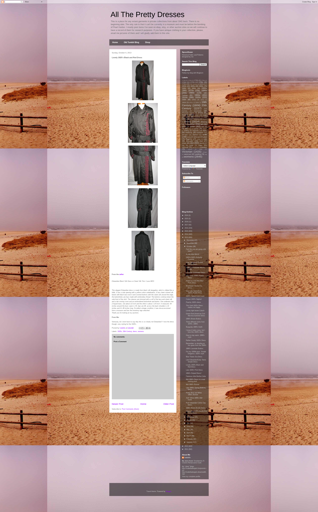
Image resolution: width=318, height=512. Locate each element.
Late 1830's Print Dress (194, 370)
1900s (197, 95)
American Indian (188, 113)
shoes (184, 143)
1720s (190, 80)
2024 (187, 215)
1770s (192, 82)
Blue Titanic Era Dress (194, 357)
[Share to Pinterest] (149, 328)
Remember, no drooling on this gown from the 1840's (196, 344)
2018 (187, 222)
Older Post (168, 404)
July (188, 423)
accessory (197, 111)
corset (187, 119)
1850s (194, 88)
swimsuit (185, 147)
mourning (188, 132)
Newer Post (117, 404)
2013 (187, 237)
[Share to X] (144, 328)
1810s (184, 86)
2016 (187, 228)
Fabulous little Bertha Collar (196, 376)
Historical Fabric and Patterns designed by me (192, 56)
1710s (184, 80)
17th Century (193, 84)
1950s (202, 99)
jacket (196, 129)
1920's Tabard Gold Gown (195, 296)
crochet (205, 119)
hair (202, 126)
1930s (184, 100)
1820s (193, 86)
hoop (189, 128)
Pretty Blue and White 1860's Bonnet (194, 394)
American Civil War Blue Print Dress (194, 282)
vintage (205, 152)
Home (115, 42)
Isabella (187, 457)
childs (188, 117)
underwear (203, 147)
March (189, 436)
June (189, 426)
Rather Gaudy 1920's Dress (196, 340)
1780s (201, 82)
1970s (191, 102)
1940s (194, 99)
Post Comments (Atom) (130, 409)
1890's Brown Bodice (193, 319)
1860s (204, 88)
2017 (187, 225)
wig (206, 154)
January (190, 442)
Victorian (187, 151)
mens (205, 131)
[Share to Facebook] (147, 328)
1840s (184, 88)
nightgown (199, 132)
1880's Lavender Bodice (194, 348)
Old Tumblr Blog (131, 42)
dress (135, 331)
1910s (184, 97)
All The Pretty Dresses (147, 14)
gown (192, 126)
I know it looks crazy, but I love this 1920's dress (195, 331)
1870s (191, 90)
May (188, 430)
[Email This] (140, 328)
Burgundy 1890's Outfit (194, 327)
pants (189, 137)
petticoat (197, 137)
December (190, 240)
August (189, 420)
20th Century (127, 331)
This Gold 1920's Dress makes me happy (194, 306)
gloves (184, 126)
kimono (205, 128)
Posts (187, 178)
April (188, 433)
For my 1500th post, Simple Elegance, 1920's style (196, 353)
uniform (190, 149)
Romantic (189, 141)
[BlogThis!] (142, 328)
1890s (191, 93)
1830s (201, 86)
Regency (189, 139)
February (190, 439)
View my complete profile (191, 476)
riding (198, 139)
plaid (205, 137)
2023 (187, 218)
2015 (187, 231)
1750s (203, 80)
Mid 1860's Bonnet (192, 384)
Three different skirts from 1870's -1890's (195, 323)
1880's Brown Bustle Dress (195, 408)
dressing (204, 122)
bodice (185, 115)
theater (195, 147)
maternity (195, 130)
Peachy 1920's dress (193, 302)
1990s (197, 102)
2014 (187, 234)
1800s (201, 84)
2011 (187, 449)
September (191, 417)
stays (200, 145)
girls (202, 124)
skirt (192, 143)
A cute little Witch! (192, 254)
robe (205, 139)
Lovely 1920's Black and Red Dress (194, 366)
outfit (205, 135)
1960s (184, 102)
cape (205, 115)
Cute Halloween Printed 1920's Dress (194, 263)
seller (121, 274)
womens (141, 331)
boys (196, 115)
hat (183, 129)
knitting (186, 130)
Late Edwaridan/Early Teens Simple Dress (196, 361)
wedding (198, 154)
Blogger (168, 491)
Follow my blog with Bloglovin (192, 73)
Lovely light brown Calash (195, 310)
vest (200, 149)
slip (183, 145)
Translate (199, 169)
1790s (184, 84)
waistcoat (187, 154)
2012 (187, 446)
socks (191, 145)
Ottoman (195, 135)
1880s (204, 90)
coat (205, 117)
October (190, 246)
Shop (147, 42)
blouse (200, 113)
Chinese (197, 117)
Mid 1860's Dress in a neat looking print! (195, 380)
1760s (184, 82)
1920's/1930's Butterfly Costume (194, 258)
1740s (196, 80)
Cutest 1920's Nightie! (194, 299)
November (190, 243)
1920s (120, 331)
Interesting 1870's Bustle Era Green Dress (196, 412)
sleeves (202, 143)
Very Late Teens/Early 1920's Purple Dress (194, 292)
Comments (189, 181)
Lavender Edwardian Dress (195, 273)
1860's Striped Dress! (193, 373)
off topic (185, 135)
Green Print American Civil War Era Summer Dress (195, 315)
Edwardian (190, 124)
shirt (201, 141)
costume (196, 119)
